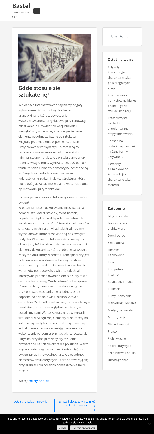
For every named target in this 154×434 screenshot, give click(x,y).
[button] (36, 11)
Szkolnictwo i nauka (122, 353)
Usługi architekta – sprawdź (30, 401)
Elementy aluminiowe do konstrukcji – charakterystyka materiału (119, 174)
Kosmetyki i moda (120, 282)
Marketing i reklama (122, 303)
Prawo (112, 331)
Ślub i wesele (117, 339)
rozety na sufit (39, 381)
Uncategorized (118, 360)
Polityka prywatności (84, 428)
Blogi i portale (118, 216)
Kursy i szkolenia (119, 296)
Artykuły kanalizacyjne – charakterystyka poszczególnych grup (119, 77)
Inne (111, 262)
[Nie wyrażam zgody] (149, 424)
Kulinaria (114, 289)
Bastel (21, 6)
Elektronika (116, 243)
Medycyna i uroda (120, 310)
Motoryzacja (116, 317)
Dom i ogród (116, 235)
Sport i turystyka (119, 346)
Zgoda (62, 428)
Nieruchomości (118, 324)
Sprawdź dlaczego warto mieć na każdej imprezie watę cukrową (77, 405)
